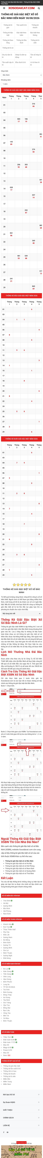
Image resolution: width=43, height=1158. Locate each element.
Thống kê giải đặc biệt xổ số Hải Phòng (19, 866)
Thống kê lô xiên (9, 1076)
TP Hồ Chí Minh (9, 987)
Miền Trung (7, 1082)
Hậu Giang (7, 979)
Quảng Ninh (7, 906)
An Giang (6, 997)
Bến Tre (6, 1016)
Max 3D (6, 1053)
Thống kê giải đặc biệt (11, 1066)
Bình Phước (7, 982)
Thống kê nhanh (9, 1074)
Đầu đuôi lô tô (20, 62)
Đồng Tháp (7, 995)
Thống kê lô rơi (7, 48)
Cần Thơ (6, 1005)
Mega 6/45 (7, 1048)
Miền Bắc (6, 1079)
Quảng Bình (7, 948)
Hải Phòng (7, 911)
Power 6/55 (7, 1050)
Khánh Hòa (7, 924)
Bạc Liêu (6, 1010)
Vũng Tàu (6, 1013)
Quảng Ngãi (7, 956)
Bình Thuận (7, 1021)
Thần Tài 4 (7, 1037)
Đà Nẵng (6, 940)
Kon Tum (6, 927)
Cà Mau (6, 1018)
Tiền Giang (7, 974)
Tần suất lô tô (21, 25)
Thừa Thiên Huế (9, 930)
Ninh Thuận (7, 953)
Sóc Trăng (7, 1003)
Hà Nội (5, 903)
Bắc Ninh (6, 908)
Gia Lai (6, 950)
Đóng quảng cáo (21, 1142)
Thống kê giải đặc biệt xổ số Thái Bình (19, 873)
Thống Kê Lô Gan (9, 1071)
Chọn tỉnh (4, 71)
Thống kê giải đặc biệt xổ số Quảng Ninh (20, 871)
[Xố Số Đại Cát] (21, 8)
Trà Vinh (6, 990)
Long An (6, 984)
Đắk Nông (7, 958)
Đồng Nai (6, 1008)
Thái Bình (7, 901)
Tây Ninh (6, 1000)
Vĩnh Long (7, 977)
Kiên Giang (7, 971)
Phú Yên (6, 932)
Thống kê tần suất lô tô (12, 1069)
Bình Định (7, 943)
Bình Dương (7, 992)
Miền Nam (7, 1084)
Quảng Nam (7, 937)
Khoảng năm (6, 80)
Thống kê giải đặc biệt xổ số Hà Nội (18, 863)
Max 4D (6, 1045)
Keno (6, 1055)
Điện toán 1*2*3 (9, 1042)
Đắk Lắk (6, 935)
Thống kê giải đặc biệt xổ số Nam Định (19, 868)
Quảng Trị (7, 945)
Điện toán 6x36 (9, 1040)
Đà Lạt (6, 969)
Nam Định (7, 914)
